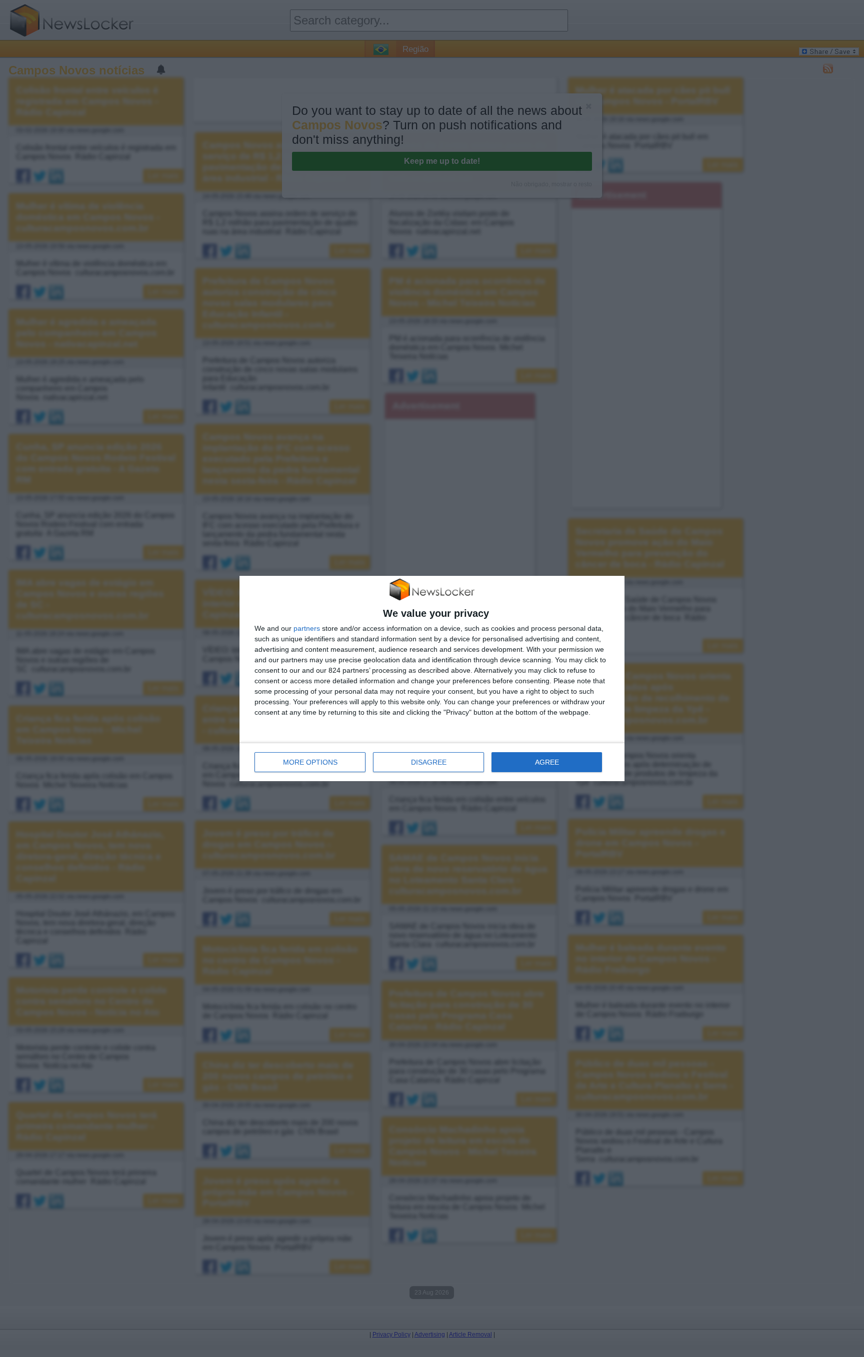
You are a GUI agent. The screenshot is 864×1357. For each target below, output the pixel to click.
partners (307, 628)
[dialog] (432, 679)
